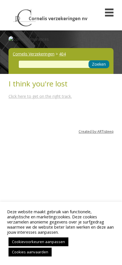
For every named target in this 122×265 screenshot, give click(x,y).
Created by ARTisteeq (96, 131)
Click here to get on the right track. (40, 96)
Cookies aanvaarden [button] (30, 251)
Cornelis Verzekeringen (33, 54)
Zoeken (99, 64)
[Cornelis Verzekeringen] (50, 16)
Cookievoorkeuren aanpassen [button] (38, 241)
